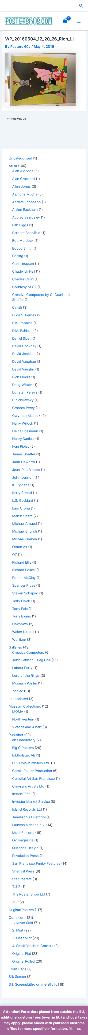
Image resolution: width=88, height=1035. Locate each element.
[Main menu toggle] (78, 21)
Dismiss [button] (75, 1029)
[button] (81, 6)
